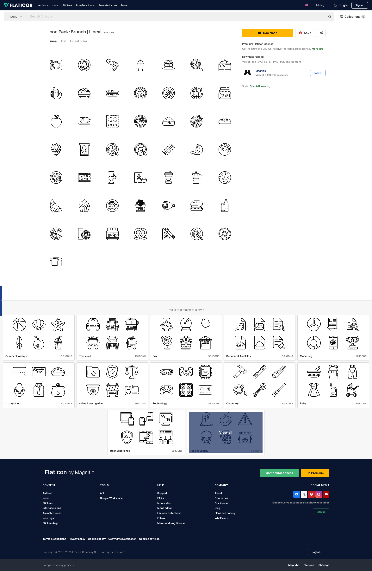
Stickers (67, 5)
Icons (55, 5)
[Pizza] (196, 121)
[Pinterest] (311, 494)
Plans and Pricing (225, 513)
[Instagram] (318, 494)
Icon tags (48, 518)
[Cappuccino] (112, 177)
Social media (320, 485)
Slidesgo (324, 565)
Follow (161, 518)
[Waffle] (196, 93)
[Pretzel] (140, 233)
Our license (221, 503)
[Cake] (224, 65)
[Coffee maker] (196, 177)
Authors (43, 5)
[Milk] (224, 205)
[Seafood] (112, 65)
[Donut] (224, 149)
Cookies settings (149, 538)
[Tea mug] (84, 121)
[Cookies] (224, 177)
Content (49, 485)
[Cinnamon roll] (168, 121)
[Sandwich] (112, 93)
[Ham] (168, 205)
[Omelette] (56, 233)
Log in (344, 5)
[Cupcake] (84, 205)
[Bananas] (196, 149)
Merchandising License (171, 523)
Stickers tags (50, 523)
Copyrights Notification (122, 538)
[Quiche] (140, 93)
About (218, 493)
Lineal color (78, 41)
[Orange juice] (84, 233)
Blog (217, 507)
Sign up (359, 5)
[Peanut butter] (112, 233)
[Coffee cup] (168, 177)
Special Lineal (258, 86)
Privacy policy (77, 538)
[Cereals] (140, 177)
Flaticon (309, 565)
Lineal (52, 41)
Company (221, 485)
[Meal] (56, 65)
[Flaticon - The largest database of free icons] (18, 5)
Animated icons (107, 5)
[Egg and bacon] (112, 205)
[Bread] (56, 262)
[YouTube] (326, 494)
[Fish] (84, 65)
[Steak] (168, 93)
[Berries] (56, 149)
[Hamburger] (196, 205)
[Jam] (224, 93)
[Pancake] (168, 65)
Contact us (221, 498)
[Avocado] (84, 149)
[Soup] (140, 121)
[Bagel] (196, 233)
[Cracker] (112, 121)
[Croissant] (56, 205)
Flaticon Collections (169, 513)
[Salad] (84, 93)
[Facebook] (296, 494)
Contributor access (279, 473)
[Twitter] (304, 494)
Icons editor (164, 507)
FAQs (160, 498)
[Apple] (56, 121)
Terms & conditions (54, 538)
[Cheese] (84, 177)
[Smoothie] (140, 65)
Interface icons (85, 5)
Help (160, 485)
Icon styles (163, 503)
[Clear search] (321, 16)
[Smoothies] (56, 93)
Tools (104, 485)
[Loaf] (224, 121)
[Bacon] (168, 149)
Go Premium (315, 473)
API (102, 493)
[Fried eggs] (196, 65)
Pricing (320, 5)
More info (317, 48)
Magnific (293, 565)
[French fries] (140, 205)
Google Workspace (111, 498)
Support (162, 493)
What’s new (222, 518)
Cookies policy (97, 538)
